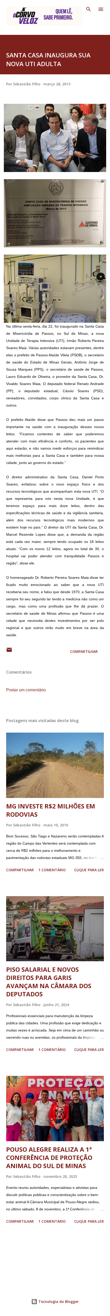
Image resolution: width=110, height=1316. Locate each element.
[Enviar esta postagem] (9, 651)
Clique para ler (89, 869)
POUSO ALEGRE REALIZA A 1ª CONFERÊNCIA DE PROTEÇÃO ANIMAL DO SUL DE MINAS (49, 1157)
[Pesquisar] (88, 9)
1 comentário (52, 869)
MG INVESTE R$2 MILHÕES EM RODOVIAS (50, 810)
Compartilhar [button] (84, 651)
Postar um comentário (26, 690)
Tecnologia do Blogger (58, 1301)
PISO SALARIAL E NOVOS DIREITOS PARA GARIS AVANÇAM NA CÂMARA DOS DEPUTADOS (48, 981)
